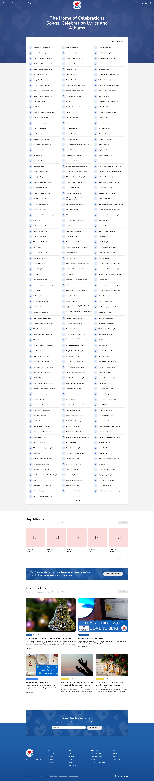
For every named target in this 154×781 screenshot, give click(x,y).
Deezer (115, 762)
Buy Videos (51, 756)
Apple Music (116, 756)
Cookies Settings (73, 776)
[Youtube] (127, 777)
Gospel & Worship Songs (98, 762)
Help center (72, 765)
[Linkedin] (124, 777)
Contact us (72, 756)
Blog (70, 762)
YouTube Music (117, 759)
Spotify (115, 753)
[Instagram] (119, 777)
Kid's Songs (94, 759)
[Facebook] (116, 777)
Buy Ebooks (51, 759)
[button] (146, 3)
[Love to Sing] (77, 5)
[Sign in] (149, 3)
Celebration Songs (96, 756)
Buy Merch (51, 762)
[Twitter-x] (121, 777)
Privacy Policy (53, 776)
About (71, 753)
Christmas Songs (96, 753)
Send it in (72, 759)
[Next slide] (126, 559)
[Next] (79, 500)
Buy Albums (51, 753)
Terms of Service (63, 776)
